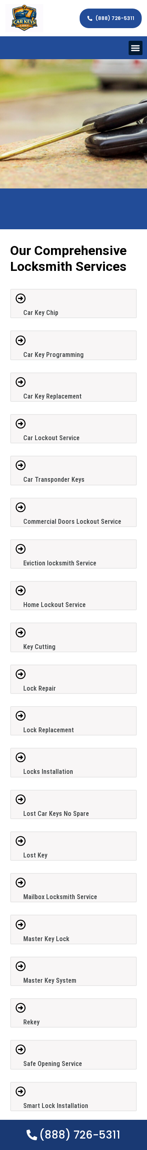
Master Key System (49, 980)
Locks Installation (48, 772)
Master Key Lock (46, 939)
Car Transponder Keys (54, 479)
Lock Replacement (48, 730)
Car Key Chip (40, 313)
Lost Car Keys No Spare (56, 814)
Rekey (31, 1022)
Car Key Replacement (52, 396)
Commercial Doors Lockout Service (72, 521)
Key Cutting (39, 647)
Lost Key (35, 855)
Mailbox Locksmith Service (60, 897)
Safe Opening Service (52, 1064)
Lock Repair (39, 688)
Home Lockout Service (54, 605)
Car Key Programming (53, 355)
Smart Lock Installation (55, 1106)
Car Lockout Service (51, 438)
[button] (136, 48)
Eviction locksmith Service (59, 563)
